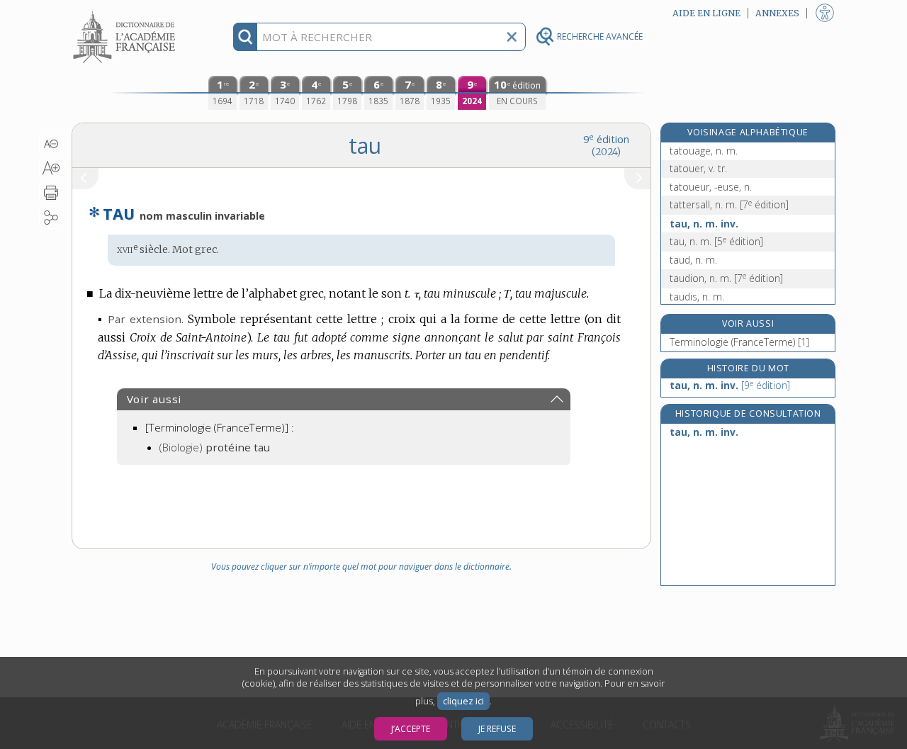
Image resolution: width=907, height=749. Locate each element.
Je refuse (497, 729)
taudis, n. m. (697, 296)
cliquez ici (463, 701)
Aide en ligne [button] (706, 13)
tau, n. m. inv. (704, 223)
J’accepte (410, 729)
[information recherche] (245, 37)
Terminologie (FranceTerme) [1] (739, 342)
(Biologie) (214, 447)
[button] (51, 144)
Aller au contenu (126, 12)
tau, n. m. (716, 241)
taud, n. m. (693, 259)
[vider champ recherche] (511, 37)
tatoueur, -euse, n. (711, 186)
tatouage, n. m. (704, 150)
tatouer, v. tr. (698, 168)
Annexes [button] (777, 13)
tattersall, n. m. (729, 204)
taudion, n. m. (726, 278)
